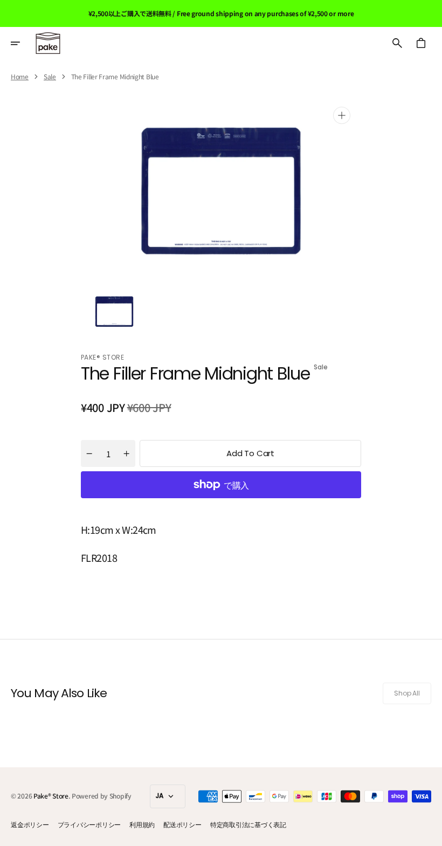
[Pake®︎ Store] (47, 43)
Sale (50, 76)
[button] (22, 43)
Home (20, 76)
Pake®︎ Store (50, 795)
